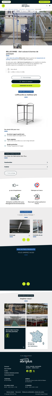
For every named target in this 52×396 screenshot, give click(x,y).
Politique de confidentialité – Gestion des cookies (33, 391)
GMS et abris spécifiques (13, 9)
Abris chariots (22, 9)
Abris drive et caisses (30, 9)
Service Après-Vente (9, 374)
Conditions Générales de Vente (11, 372)
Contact (6, 370)
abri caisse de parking (13, 58)
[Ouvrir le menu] (3, 5)
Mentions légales (10, 391)
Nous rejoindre (7, 368)
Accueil (5, 9)
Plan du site (18, 391)
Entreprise (6, 366)
